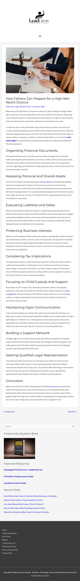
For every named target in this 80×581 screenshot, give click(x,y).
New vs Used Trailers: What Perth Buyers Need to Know (24, 508)
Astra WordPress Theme (40, 576)
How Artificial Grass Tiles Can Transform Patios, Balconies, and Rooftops (30, 496)
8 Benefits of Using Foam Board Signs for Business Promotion (26, 512)
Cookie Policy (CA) (9, 543)
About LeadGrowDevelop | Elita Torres (9, 533)
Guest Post (10, 106)
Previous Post (8, 412)
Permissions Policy (9, 546)
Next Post (73, 412)
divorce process (52, 386)
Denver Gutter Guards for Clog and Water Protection (23, 500)
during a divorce (46, 182)
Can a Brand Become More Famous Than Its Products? (24, 504)
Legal (17, 106)
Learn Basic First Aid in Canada (15, 483)
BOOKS (5, 540)
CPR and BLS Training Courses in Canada (18, 476)
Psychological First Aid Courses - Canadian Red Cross (23, 470)
